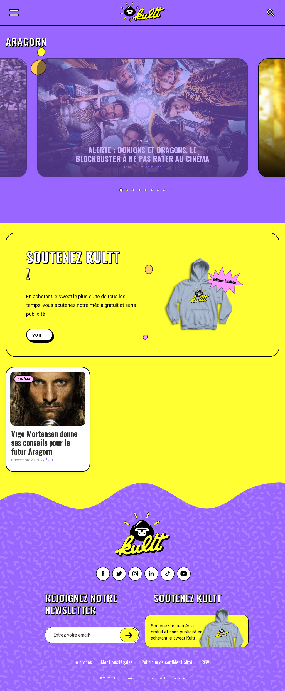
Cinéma (23, 379)
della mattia (177, 678)
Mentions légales (116, 662)
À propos (84, 662)
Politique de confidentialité (166, 662)
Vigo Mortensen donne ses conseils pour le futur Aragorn (44, 442)
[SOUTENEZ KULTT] (209, 620)
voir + (39, 335)
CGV (205, 662)
